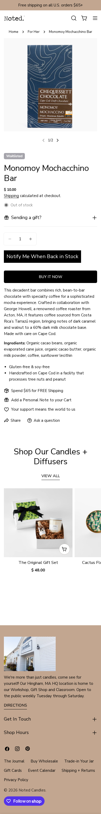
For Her (34, 31)
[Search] (74, 18)
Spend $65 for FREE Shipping (37, 390)
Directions (15, 705)
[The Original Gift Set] (38, 522)
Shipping (11, 195)
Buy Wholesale (44, 761)
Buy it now (50, 276)
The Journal (14, 761)
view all (50, 475)
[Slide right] (57, 140)
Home (13, 31)
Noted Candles (32, 790)
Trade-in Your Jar (79, 761)
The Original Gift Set (38, 562)
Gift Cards (13, 770)
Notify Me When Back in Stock (42, 256)
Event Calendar (41, 770)
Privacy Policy (16, 779)
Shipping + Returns (78, 770)
